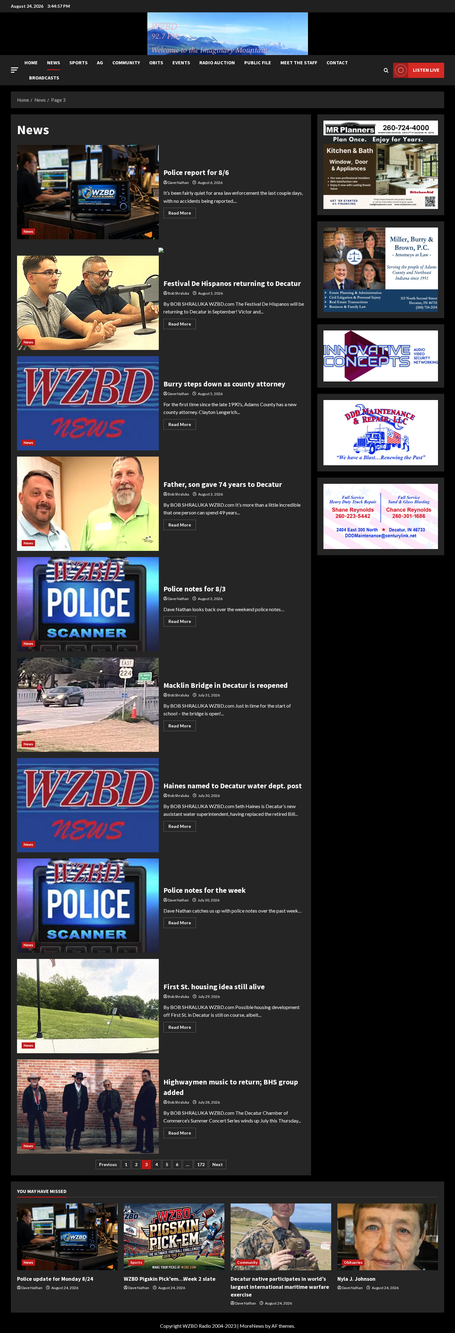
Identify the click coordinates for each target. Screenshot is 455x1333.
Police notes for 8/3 (88, 604)
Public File (257, 62)
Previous (108, 1164)
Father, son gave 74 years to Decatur (88, 504)
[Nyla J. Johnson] (387, 1237)
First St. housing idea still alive (88, 1006)
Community (126, 62)
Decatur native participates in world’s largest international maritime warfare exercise (280, 1286)
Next (217, 1164)
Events (181, 62)
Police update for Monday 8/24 (55, 1278)
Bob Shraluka (178, 293)
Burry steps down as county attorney (88, 403)
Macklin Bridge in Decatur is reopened (88, 705)
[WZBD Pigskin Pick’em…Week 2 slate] (174, 1237)
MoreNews (252, 1326)
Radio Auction (217, 62)
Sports (78, 62)
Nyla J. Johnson (356, 1278)
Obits (156, 62)
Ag (100, 62)
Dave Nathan (178, 182)
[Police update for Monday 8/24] (67, 1237)
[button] (14, 70)
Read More (182, 214)
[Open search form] (386, 70)
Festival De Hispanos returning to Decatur (88, 303)
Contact (337, 62)
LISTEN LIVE (426, 70)
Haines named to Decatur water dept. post (88, 805)
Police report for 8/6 (88, 192)
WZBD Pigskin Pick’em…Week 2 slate (169, 1278)
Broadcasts (44, 78)
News (53, 62)
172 (201, 1164)
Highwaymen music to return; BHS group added (88, 1106)
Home (31, 62)
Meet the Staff (298, 62)
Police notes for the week (88, 905)
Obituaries (353, 1262)
